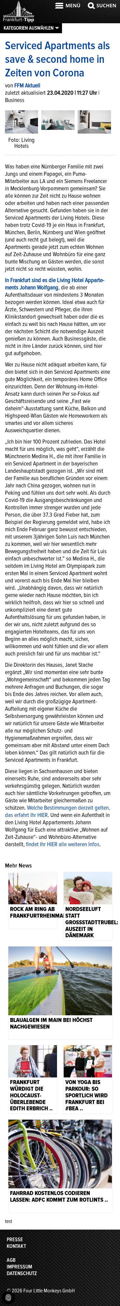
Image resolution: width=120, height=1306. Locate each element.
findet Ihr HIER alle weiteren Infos (62, 844)
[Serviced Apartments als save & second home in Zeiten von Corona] (57, 119)
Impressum (19, 1266)
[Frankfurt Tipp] (18, 21)
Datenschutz (22, 1273)
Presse (15, 1239)
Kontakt (16, 1246)
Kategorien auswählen (29, 28)
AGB (11, 1260)
